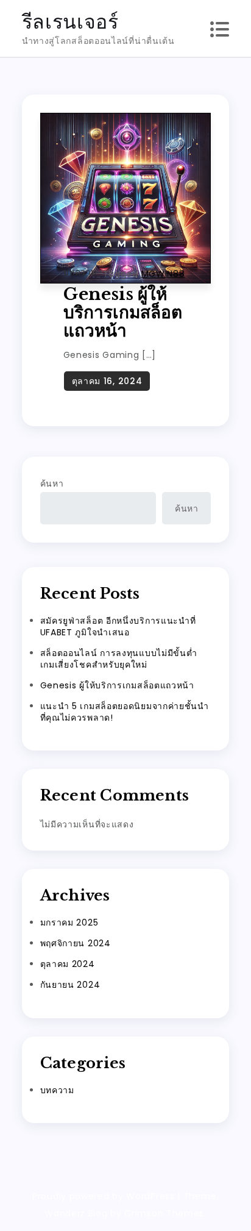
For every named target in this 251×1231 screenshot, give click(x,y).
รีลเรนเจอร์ (70, 21)
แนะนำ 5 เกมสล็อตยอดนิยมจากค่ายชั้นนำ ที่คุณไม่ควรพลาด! (124, 712)
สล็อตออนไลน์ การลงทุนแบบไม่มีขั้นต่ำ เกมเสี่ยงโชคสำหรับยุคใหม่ (118, 659)
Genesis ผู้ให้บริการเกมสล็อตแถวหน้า (122, 312)
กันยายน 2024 (70, 985)
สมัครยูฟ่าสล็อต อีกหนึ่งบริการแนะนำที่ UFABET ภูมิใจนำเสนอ (118, 626)
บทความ (80, 272)
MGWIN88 (163, 274)
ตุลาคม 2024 (67, 964)
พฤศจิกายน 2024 (75, 943)
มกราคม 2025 (69, 922)
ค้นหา (52, 483)
